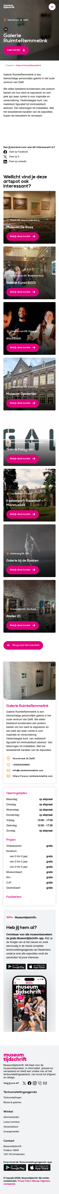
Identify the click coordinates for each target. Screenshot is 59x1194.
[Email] (45, 1083)
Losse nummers (11, 1122)
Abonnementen (11, 1117)
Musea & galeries (12, 1102)
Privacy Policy (24, 1181)
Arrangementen (11, 1131)
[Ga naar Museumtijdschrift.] (4, 65)
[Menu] (52, 6)
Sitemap (35, 1181)
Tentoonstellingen (12, 1097)
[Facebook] (29, 1083)
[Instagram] (35, 1083)
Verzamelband (10, 1127)
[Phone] (40, 1083)
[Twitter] (24, 1083)
